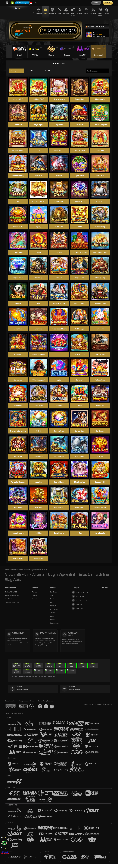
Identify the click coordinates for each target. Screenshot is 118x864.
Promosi (106, 13)
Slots (45, 13)
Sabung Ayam (100, 14)
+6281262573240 (82, 592)
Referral (34, 599)
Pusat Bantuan (9, 599)
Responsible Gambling (12, 595)
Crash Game (73, 14)
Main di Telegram (23, 3)
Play (19, 34)
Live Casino (52, 13)
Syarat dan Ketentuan (12, 602)
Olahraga (66, 13)
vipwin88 (79, 604)
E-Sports (93, 13)
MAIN (40, 87)
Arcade (79, 13)
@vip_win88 (80, 596)
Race (59, 13)
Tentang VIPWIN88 (11, 592)
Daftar (107, 3)
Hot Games (39, 13)
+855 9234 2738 (81, 600)
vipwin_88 (79, 608)
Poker (86, 13)
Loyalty (34, 595)
